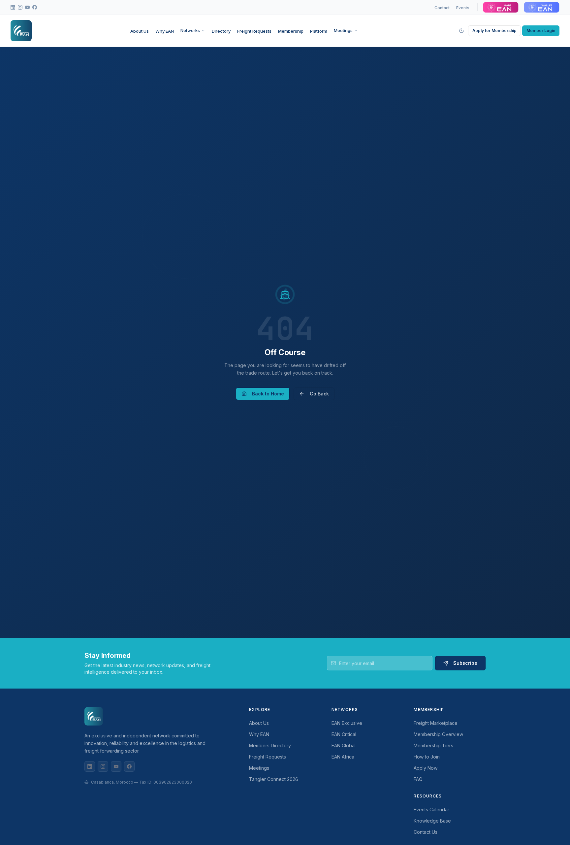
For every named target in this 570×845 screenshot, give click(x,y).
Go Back (319, 393)
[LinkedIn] (89, 766)
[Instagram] (103, 766)
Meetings (343, 30)
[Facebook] (129, 766)
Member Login (540, 30)
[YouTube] (116, 766)
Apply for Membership (494, 30)
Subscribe (465, 663)
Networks (190, 30)
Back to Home (268, 393)
